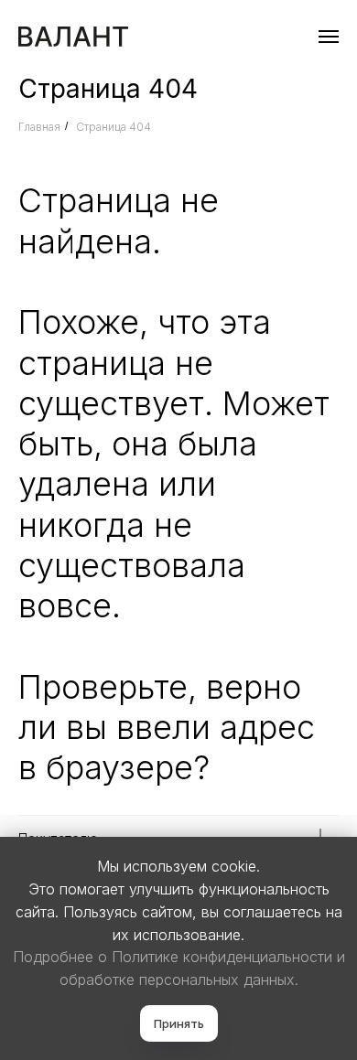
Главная (39, 127)
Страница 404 (113, 127)
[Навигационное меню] (329, 36)
